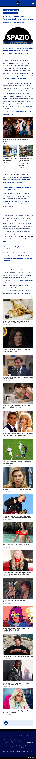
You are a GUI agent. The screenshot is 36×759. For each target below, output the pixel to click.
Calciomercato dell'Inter (11, 10)
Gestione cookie (31, 757)
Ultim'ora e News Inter (10, 13)
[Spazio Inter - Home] (18, 3)
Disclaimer (27, 735)
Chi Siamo (8, 735)
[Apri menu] (33, 2)
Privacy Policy (18, 735)
